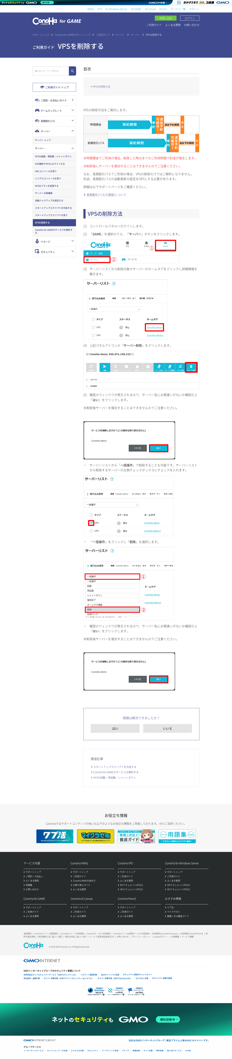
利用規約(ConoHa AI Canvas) (165, 933)
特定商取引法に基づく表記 (50, 936)
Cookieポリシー (161, 936)
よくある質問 (173, 25)
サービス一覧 (178, 9)
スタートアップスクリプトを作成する (114, 767)
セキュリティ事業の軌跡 (162, 978)
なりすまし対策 (142, 978)
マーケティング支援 (110, 1050)
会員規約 (28, 933)
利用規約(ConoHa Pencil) (191, 933)
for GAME (136, 9)
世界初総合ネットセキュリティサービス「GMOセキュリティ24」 (50, 974)
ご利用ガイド (154, 25)
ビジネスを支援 (77, 1050)
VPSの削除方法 (101, 86)
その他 (188, 1050)
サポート (194, 9)
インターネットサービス (34, 1050)
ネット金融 (148, 1050)
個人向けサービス (174, 1050)
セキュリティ (92, 1050)
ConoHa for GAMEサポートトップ (72, 34)
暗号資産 (159, 1050)
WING (90, 9)
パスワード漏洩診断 (89, 974)
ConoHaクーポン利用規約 (98, 933)
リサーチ (125, 1050)
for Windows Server (116, 9)
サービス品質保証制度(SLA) (102, 936)
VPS (99, 9)
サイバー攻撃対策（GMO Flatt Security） (115, 978)
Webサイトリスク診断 (110, 974)
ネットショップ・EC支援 (57, 1050)
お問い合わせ (191, 25)
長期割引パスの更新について (106, 194)
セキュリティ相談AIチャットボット (137, 974)
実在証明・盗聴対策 (32, 978)
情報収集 (136, 1050)
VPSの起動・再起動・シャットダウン (114, 777)
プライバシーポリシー (141, 936)
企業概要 (175, 936)
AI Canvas (150, 9)
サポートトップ (41, 34)
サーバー (120, 34)
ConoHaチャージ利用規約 (72, 933)
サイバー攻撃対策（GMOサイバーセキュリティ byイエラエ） (69, 978)
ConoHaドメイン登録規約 (46, 933)
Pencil (163, 9)
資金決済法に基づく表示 (76, 936)
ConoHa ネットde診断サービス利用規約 (131, 933)
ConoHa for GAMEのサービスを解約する (116, 772)
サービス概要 (188, 936)
